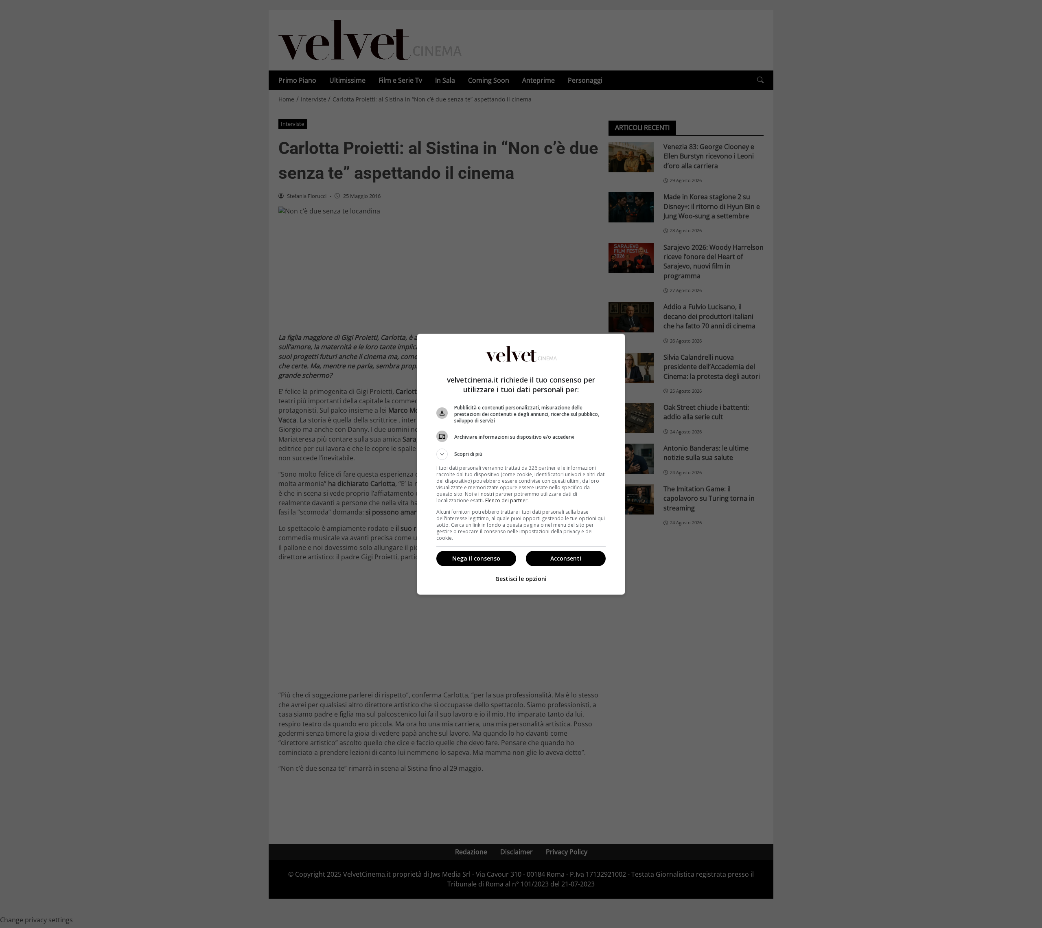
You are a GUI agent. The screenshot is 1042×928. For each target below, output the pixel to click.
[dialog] (521, 464)
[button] (521, 454)
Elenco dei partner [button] (506, 500)
